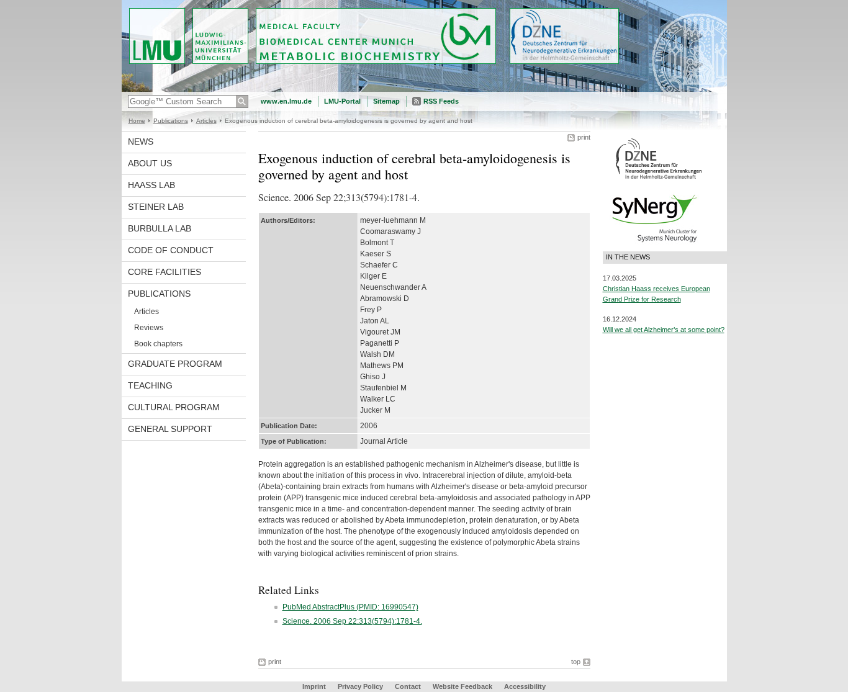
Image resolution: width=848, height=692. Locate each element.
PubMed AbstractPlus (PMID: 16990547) (350, 607)
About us (150, 163)
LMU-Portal (342, 101)
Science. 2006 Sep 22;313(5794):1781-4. (352, 621)
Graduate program (175, 364)
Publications (170, 120)
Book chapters (158, 343)
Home (137, 120)
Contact (408, 686)
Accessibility (525, 686)
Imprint (314, 686)
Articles (206, 120)
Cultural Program (174, 407)
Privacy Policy (360, 686)
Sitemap (386, 101)
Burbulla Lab (159, 228)
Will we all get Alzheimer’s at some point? (663, 329)
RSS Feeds (441, 101)
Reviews (148, 327)
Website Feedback (462, 686)
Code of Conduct (171, 250)
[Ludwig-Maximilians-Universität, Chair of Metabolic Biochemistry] (424, 89)
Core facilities (164, 272)
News (140, 141)
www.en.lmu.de (286, 101)
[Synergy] (654, 245)
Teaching (150, 385)
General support (170, 429)
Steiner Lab (156, 207)
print (583, 137)
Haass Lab (151, 185)
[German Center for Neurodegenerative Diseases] (659, 178)
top (575, 661)
